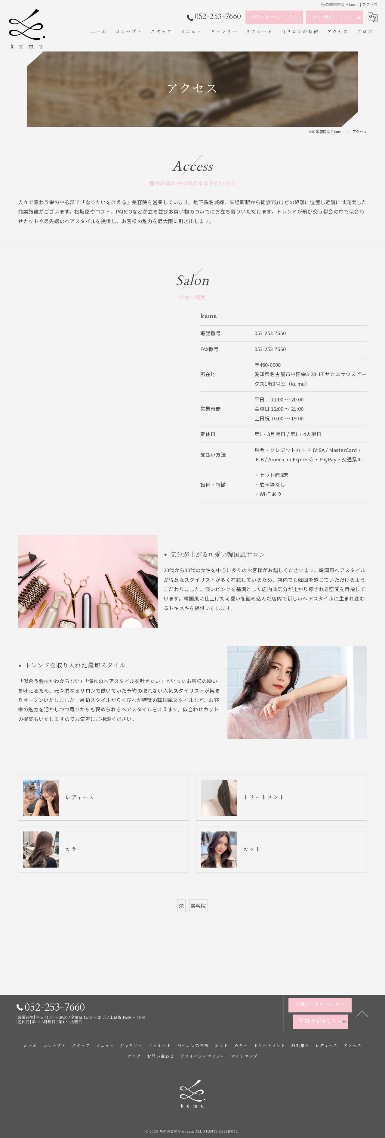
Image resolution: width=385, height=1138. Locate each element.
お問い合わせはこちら (274, 17)
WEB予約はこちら (333, 17)
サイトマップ (244, 1056)
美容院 (198, 905)
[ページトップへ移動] (362, 1013)
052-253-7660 (270, 333)
